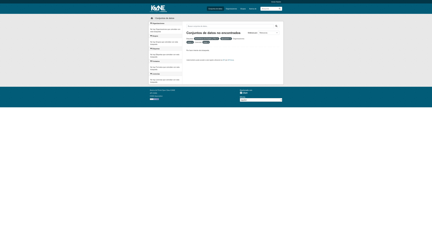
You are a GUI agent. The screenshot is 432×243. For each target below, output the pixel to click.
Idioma (242, 97)
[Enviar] (279, 9)
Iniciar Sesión (276, 2)
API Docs (230, 60)
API (224, 60)
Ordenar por (252, 33)
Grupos (243, 9)
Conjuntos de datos (215, 9)
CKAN (244, 93)
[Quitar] (217, 39)
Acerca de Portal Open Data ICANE (162, 90)
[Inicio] (152, 18)
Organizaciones (231, 9)
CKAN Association (156, 96)
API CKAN (153, 93)
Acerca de (252, 9)
